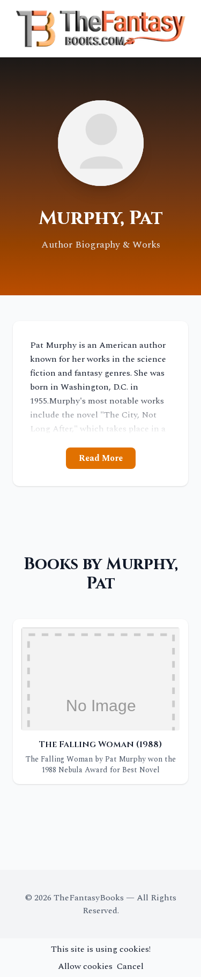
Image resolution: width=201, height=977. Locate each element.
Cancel (130, 966)
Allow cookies (85, 966)
